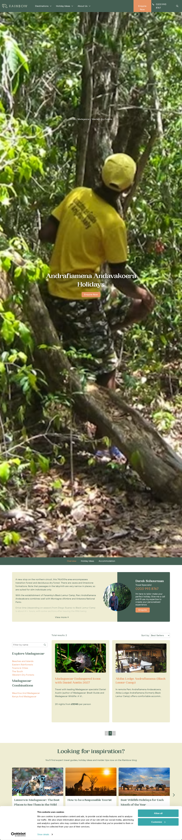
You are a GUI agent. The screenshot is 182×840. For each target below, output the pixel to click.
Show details (43, 834)
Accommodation (107, 561)
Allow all (158, 813)
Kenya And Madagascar (24, 696)
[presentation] (173, 795)
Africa (73, 119)
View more (61, 617)
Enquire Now (91, 294)
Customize (156, 822)
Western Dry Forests (102, 119)
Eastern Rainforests (22, 664)
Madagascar (84, 119)
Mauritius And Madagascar (26, 693)
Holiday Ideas (87, 561)
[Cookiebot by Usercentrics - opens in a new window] (18, 834)
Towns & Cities (20, 668)
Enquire (142, 610)
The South (17, 671)
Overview (71, 561)
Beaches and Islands (22, 661)
